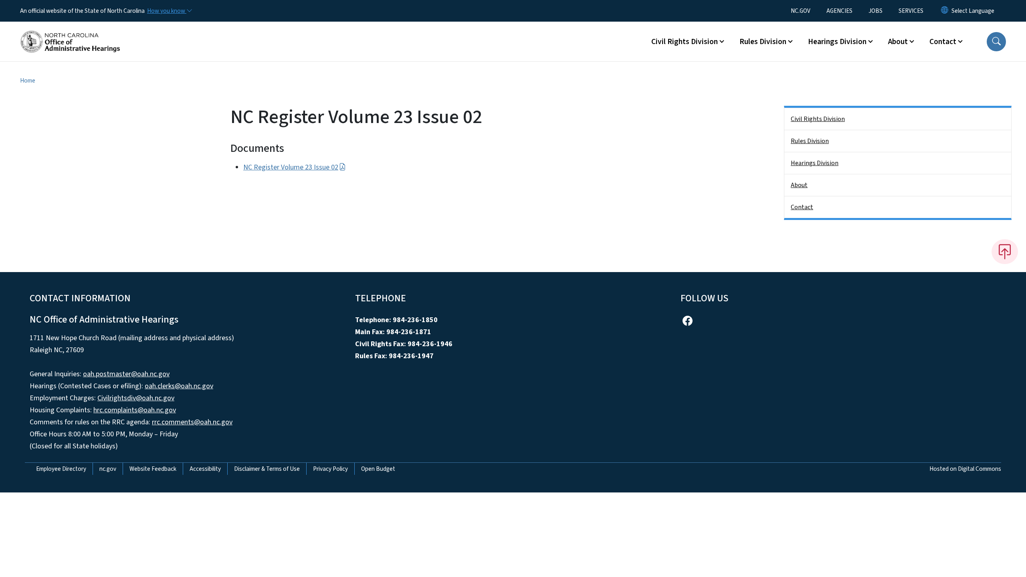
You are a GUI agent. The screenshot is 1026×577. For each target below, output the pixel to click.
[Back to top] (1005, 251)
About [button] (898, 41)
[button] (996, 41)
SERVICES (911, 10)
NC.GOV (800, 10)
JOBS (875, 10)
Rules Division (810, 141)
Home (27, 80)
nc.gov (107, 468)
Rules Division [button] (762, 41)
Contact (802, 207)
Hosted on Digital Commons (965, 468)
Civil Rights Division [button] (684, 41)
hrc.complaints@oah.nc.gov (134, 410)
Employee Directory (61, 468)
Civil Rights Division (818, 119)
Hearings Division (814, 163)
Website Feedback (152, 468)
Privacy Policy (330, 468)
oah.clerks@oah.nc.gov (179, 386)
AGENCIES (839, 10)
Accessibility (205, 468)
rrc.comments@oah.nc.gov (192, 422)
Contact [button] (942, 41)
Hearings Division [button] (837, 41)
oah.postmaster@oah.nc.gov (126, 374)
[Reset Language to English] (944, 11)
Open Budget (378, 468)
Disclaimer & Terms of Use (267, 468)
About (799, 185)
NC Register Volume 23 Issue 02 (290, 167)
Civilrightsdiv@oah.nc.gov (135, 398)
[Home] (70, 32)
